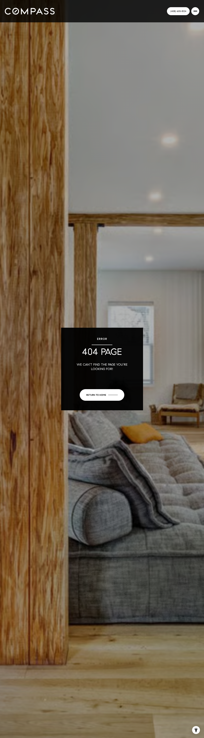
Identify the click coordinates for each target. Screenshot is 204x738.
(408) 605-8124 (178, 11)
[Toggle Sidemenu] (195, 11)
